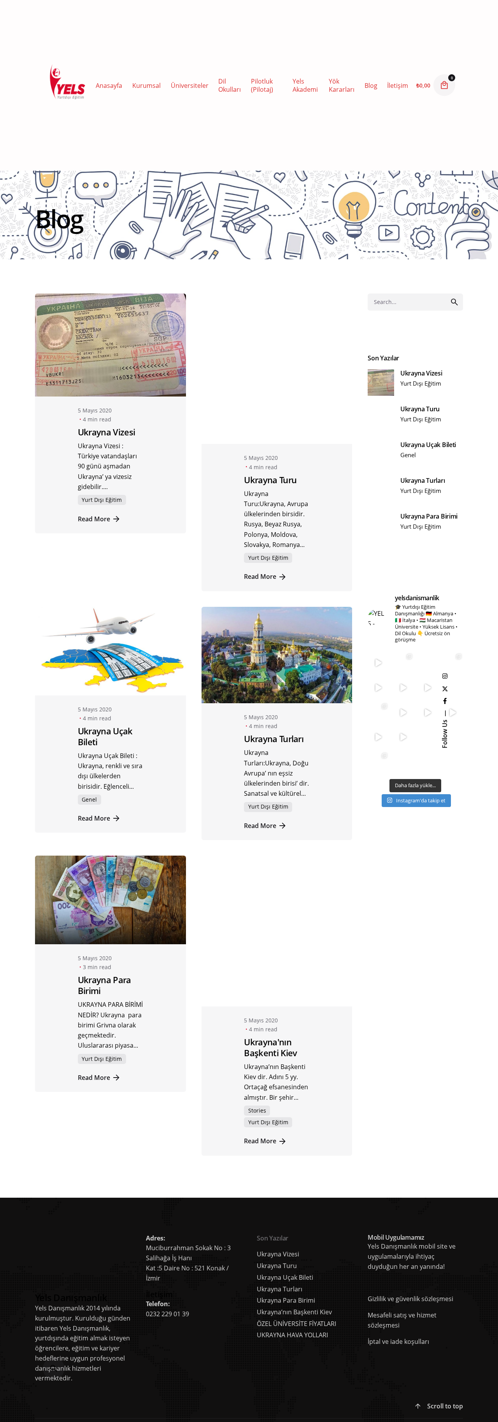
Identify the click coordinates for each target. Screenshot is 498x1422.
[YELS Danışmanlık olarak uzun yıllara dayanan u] (452, 663)
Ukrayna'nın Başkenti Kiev (270, 989)
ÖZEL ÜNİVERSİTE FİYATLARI (296, 1265)
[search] (454, 302)
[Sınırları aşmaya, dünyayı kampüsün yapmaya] (378, 688)
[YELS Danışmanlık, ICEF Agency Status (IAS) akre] (403, 712)
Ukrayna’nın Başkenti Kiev (294, 1254)
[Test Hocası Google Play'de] (369, 1225)
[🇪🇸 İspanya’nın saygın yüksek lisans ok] (403, 663)
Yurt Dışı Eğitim (102, 499)
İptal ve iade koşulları (398, 1283)
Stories (257, 1052)
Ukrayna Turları (273, 731)
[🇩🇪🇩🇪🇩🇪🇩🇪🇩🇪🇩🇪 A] (403, 762)
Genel (89, 791)
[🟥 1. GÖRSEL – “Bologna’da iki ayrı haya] (378, 762)
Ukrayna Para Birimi (104, 977)
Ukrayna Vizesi (106, 432)
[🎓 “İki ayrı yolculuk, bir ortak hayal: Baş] (403, 737)
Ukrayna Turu (270, 472)
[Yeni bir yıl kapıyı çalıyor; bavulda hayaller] (427, 688)
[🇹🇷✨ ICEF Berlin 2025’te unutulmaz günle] (378, 712)
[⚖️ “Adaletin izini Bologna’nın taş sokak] (427, 737)
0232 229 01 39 (167, 1256)
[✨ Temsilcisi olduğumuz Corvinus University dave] (427, 712)
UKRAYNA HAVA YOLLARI (292, 1277)
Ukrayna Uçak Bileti (105, 729)
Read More (94, 518)
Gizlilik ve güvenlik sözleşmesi (410, 1241)
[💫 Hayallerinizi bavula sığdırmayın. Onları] (378, 737)
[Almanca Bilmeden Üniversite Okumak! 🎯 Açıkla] (427, 762)
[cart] (444, 85)
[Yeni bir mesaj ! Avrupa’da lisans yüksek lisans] (427, 663)
